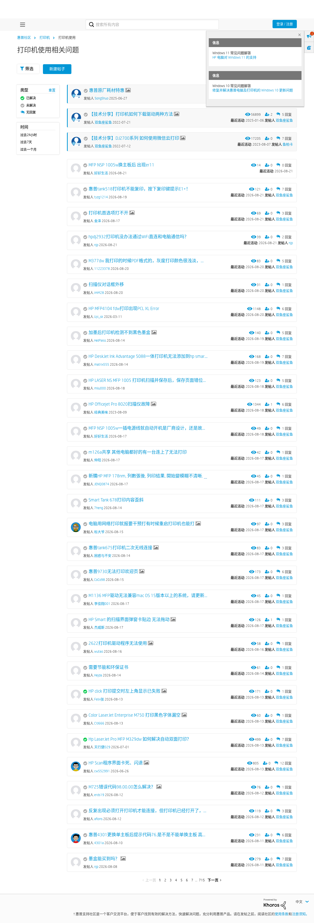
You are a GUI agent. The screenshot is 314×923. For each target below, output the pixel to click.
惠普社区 (24, 37)
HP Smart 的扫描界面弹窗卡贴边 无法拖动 (129, 619)
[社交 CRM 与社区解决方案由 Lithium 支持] (275, 903)
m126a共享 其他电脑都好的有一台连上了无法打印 (138, 452)
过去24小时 (28, 135)
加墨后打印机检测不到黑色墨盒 (119, 332)
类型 (24, 90)
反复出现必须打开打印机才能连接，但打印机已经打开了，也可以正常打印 (148, 810)
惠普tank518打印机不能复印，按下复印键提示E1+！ (139, 189)
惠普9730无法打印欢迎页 (113, 571)
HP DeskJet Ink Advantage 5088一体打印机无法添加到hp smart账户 (148, 356)
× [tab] (299, 34)
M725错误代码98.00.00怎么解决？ (122, 787)
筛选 (29, 68)
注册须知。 (300, 914)
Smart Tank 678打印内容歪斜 (116, 500)
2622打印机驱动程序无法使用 (118, 643)
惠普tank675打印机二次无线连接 (120, 547)
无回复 (31, 112)
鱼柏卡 (288, 144)
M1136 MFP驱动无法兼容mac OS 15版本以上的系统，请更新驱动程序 (148, 595)
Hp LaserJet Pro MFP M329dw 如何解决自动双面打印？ (140, 739)
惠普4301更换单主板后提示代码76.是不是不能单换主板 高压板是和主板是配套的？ (148, 834)
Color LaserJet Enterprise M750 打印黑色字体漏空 (135, 715)
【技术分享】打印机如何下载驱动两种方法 (131, 114)
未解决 (31, 105)
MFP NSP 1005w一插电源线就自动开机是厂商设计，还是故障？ (148, 428)
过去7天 (26, 142)
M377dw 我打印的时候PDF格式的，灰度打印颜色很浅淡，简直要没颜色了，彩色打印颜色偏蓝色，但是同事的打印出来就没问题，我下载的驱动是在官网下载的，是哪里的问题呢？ (148, 260)
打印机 (44, 37)
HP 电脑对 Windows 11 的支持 (234, 57)
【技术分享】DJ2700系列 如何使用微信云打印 (134, 138)
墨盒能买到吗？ (104, 858)
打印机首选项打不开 (108, 213)
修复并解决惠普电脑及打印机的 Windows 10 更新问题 (252, 90)
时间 (24, 127)
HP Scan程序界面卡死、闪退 (116, 763)
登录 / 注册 (284, 24)
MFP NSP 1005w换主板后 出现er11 (121, 165)
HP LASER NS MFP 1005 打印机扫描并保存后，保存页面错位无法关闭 (148, 380)
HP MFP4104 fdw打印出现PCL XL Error (124, 308)
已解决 (31, 98)
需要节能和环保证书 (108, 667)
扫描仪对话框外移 (106, 284)
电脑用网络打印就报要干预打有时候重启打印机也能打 (142, 523)
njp (291, 243)
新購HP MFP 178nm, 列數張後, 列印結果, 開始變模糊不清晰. (146, 476)
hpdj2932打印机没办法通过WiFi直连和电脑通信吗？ (139, 236)
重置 (52, 90)
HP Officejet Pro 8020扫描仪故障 (119, 404)
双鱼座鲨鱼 (284, 120)
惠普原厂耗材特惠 (106, 90)
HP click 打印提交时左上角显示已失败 (124, 691)
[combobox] (152, 24)
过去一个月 (28, 149)
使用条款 (281, 914)
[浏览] (21, 24)
